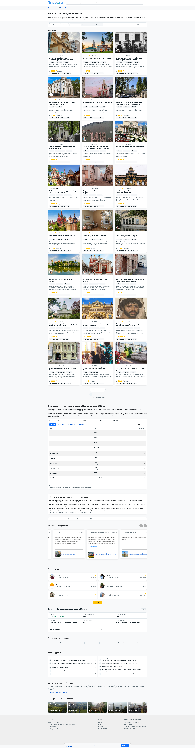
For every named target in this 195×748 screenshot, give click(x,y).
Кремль (102, 642)
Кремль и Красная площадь (125, 642)
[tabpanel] (97, 455)
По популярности (75, 24)
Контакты (100, 722)
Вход (50, 741)
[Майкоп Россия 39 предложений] (117, 712)
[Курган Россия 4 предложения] (137, 712)
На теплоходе (58, 686)
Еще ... (125, 730)
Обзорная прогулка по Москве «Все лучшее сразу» (65, 670)
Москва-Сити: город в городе (60, 667)
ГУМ (83, 642)
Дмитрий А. (59, 575)
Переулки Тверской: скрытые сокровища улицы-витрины (67, 674)
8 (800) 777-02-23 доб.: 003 (56, 728)
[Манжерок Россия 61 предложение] (77, 712)
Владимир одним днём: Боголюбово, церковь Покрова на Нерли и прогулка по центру (122, 670)
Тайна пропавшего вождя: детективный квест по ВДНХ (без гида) (119, 663)
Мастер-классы (68, 686)
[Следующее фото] (77, 43)
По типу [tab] (53, 424)
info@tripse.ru (53, 726)
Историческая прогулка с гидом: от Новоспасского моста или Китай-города (133, 554)
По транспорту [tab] (71, 424)
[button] (141, 525)
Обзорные (76, 686)
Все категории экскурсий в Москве (57, 692)
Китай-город (63, 642)
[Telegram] (140, 741)
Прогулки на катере (109, 686)
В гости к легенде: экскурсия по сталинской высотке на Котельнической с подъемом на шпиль (100, 555)
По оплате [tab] (81, 424)
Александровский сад (74, 642)
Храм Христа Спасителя (92, 642)
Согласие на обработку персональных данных (135, 726)
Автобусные (84, 686)
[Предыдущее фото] (50, 43)
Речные (51, 686)
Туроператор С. (60, 584)
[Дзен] (146, 741)
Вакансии (100, 724)
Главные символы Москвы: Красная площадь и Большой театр (119, 660)
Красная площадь (53, 642)
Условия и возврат (141, 518)
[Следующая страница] (107, 394)
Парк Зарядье (138, 642)
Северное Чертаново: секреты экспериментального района (64, 554)
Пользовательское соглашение (131, 722)
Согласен (124, 745)
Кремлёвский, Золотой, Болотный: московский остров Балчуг (68, 660)
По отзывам (99, 24)
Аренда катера (92, 686)
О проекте (100, 726)
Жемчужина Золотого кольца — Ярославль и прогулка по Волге (119, 674)
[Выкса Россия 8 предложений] (97, 712)
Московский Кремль (111, 642)
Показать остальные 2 (57, 481)
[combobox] (105, 3)
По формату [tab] (61, 424)
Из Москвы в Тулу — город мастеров (112, 666)
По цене (92, 24)
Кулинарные (135, 686)
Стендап (51, 689)
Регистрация (56, 741)
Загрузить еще (97, 389)
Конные (100, 686)
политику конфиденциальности (97, 745)
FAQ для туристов (102, 728)
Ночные (142, 686)
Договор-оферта (128, 724)
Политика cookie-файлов (129, 728)
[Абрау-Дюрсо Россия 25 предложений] (57, 712)
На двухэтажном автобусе (123, 686)
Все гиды (97, 602)
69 (104, 394)
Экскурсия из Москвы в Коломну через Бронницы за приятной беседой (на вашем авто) (72, 664)
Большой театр (53, 645)
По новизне (85, 24)
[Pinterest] (143, 741)
